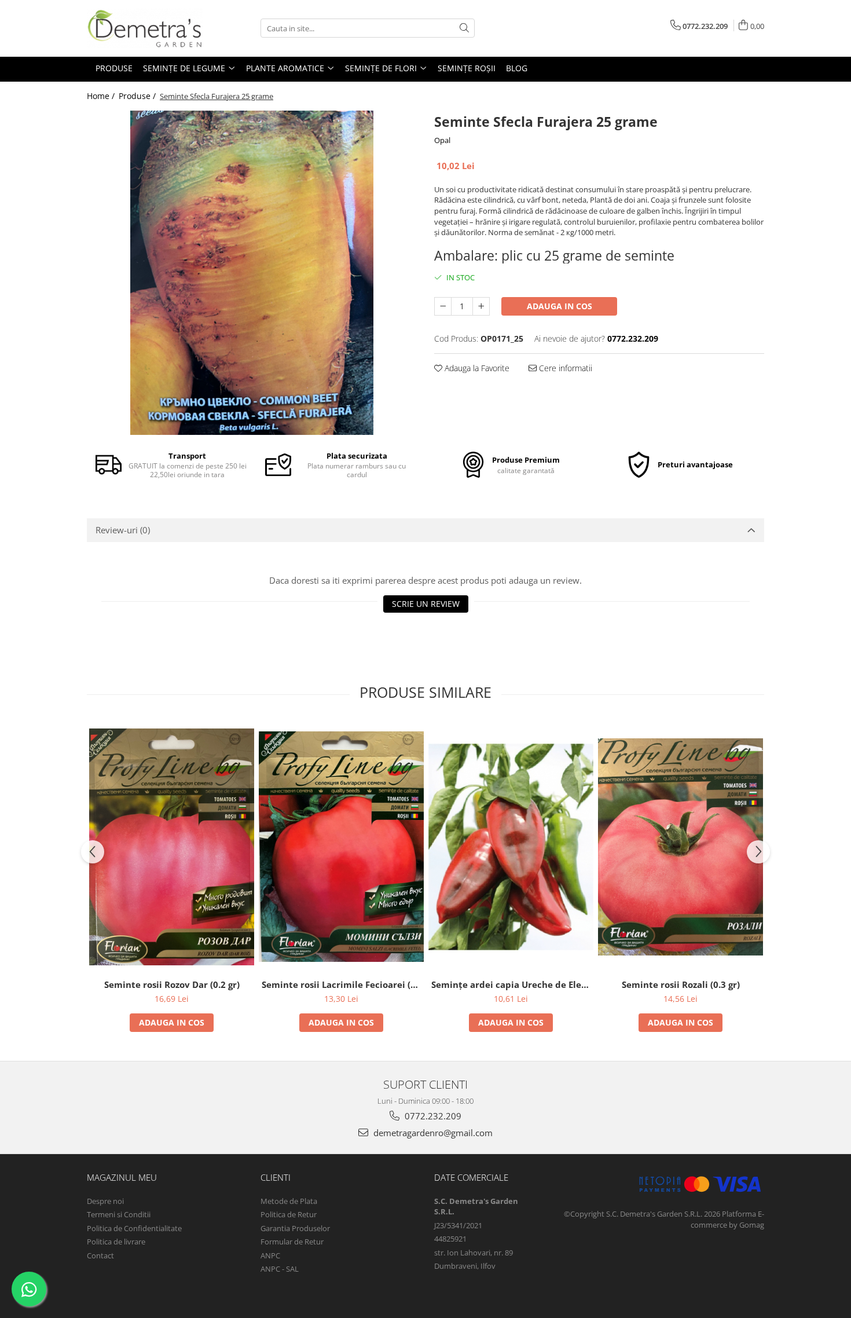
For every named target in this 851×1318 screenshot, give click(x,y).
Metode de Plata (289, 1201)
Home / (102, 95)
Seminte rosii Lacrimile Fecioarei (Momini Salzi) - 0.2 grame (343, 984)
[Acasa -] (145, 28)
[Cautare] (464, 28)
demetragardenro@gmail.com (432, 1132)
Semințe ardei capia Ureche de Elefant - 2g (512, 984)
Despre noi (105, 1201)
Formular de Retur (292, 1241)
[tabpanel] (252, 273)
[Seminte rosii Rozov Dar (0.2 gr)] (171, 846)
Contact (100, 1255)
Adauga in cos (559, 306)
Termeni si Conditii (119, 1214)
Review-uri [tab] (123, 530)
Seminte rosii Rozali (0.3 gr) (681, 984)
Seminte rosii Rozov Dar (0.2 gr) (172, 984)
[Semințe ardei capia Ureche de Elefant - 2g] (510, 847)
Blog (516, 68)
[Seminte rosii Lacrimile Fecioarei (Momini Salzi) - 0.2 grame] (341, 846)
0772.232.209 (431, 1116)
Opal (442, 140)
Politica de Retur (289, 1214)
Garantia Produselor (295, 1228)
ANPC (270, 1255)
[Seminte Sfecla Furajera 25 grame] (252, 273)
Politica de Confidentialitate (134, 1228)
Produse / (138, 95)
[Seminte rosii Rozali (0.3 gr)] (680, 846)
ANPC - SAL (280, 1269)
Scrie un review (426, 603)
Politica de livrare (116, 1241)
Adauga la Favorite (475, 368)
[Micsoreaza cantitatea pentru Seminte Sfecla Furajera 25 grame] (443, 306)
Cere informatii (564, 368)
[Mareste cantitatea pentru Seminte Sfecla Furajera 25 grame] (481, 306)
